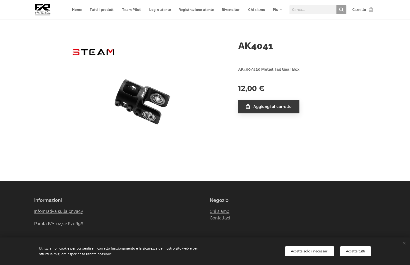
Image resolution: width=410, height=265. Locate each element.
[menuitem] (78, 10)
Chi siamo (219, 211)
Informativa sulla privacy (58, 211)
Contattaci (220, 217)
